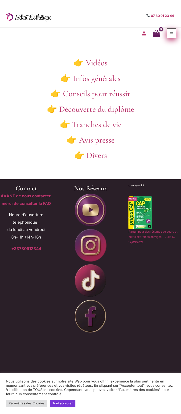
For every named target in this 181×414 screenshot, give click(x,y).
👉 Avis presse (91, 140)
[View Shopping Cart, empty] (156, 33)
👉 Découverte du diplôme (90, 109)
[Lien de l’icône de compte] (144, 33)
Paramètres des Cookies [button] (27, 403)
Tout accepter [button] (63, 403)
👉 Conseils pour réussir (90, 94)
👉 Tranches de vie (90, 124)
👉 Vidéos (90, 63)
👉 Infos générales (90, 78)
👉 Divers (90, 155)
